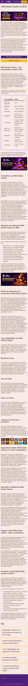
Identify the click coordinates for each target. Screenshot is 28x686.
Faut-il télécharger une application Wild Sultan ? (11, 650)
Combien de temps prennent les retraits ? (10, 659)
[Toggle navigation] (2, 1)
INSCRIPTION (24, 1)
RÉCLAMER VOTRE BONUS (14, 57)
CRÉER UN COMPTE (14, 60)
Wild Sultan (3, 678)
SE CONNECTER (16, 1)
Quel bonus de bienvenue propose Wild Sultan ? (12, 642)
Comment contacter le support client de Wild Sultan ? (10, 668)
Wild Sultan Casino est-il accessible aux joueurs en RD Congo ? (12, 632)
